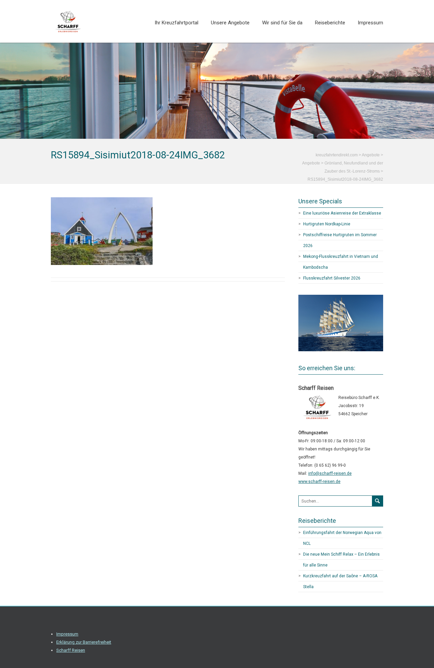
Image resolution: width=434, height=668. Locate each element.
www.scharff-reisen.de (319, 481)
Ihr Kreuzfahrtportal (176, 23)
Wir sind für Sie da (282, 23)
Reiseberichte (330, 23)
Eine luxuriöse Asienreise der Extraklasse (342, 213)
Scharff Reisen (70, 650)
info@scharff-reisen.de (330, 473)
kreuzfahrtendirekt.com (337, 155)
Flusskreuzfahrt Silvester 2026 (331, 278)
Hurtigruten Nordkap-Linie (326, 224)
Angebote (311, 163)
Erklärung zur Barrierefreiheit (83, 642)
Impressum (370, 23)
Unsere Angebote (230, 23)
